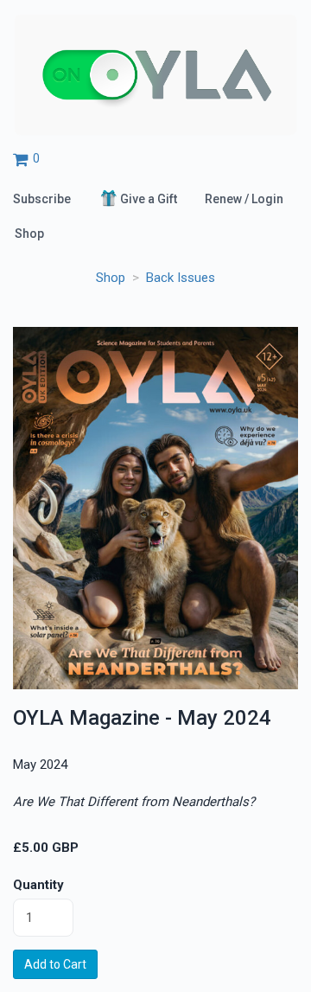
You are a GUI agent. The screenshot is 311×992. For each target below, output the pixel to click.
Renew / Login (244, 199)
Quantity (38, 885)
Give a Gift (148, 199)
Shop (29, 233)
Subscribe (42, 199)
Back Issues (180, 277)
